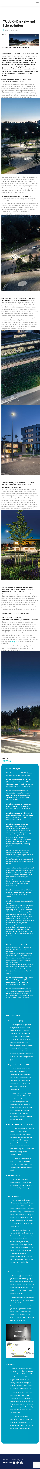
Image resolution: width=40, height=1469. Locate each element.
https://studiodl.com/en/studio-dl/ (16, 984)
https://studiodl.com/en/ (13, 947)
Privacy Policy (7, 1462)
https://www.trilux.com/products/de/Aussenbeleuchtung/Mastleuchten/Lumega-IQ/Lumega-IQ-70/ (19, 907)
